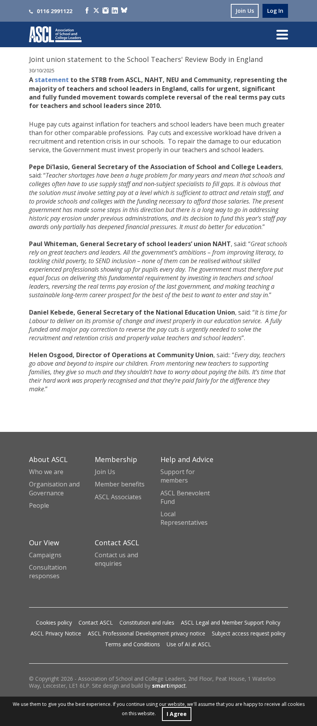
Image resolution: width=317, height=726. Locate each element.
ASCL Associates (118, 497)
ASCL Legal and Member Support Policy (230, 622)
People (39, 505)
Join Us (105, 471)
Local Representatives (184, 518)
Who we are (46, 471)
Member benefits (120, 484)
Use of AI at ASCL (189, 644)
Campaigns (45, 555)
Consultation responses (47, 571)
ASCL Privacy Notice (56, 633)
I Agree (177, 713)
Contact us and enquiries (116, 559)
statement (52, 79)
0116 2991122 (54, 11)
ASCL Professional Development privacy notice (146, 633)
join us (244, 10)
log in (275, 10)
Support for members (177, 476)
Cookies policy (54, 622)
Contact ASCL (95, 622)
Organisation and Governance (54, 488)
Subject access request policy (248, 633)
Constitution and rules (146, 622)
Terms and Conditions (132, 644)
